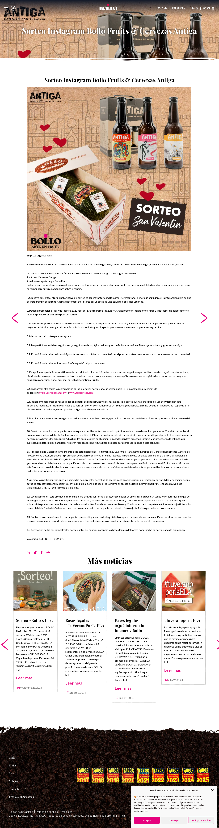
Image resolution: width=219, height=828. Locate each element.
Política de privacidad (21, 811)
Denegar (174, 820)
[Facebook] (201, 8)
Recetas (13, 773)
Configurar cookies (201, 820)
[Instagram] (197, 8)
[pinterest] (213, 8)
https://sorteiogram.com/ (53, 392)
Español (177, 8)
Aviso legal (67, 811)
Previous (2, 634)
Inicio (12, 757)
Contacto (14, 789)
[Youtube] (208, 8)
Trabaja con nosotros (21, 797)
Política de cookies (47, 811)
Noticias (13, 781)
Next (217, 634)
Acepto (147, 820)
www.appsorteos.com (82, 392)
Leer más (24, 678)
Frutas (12, 765)
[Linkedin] (193, 8)
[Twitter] (204, 8)
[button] (212, 790)
